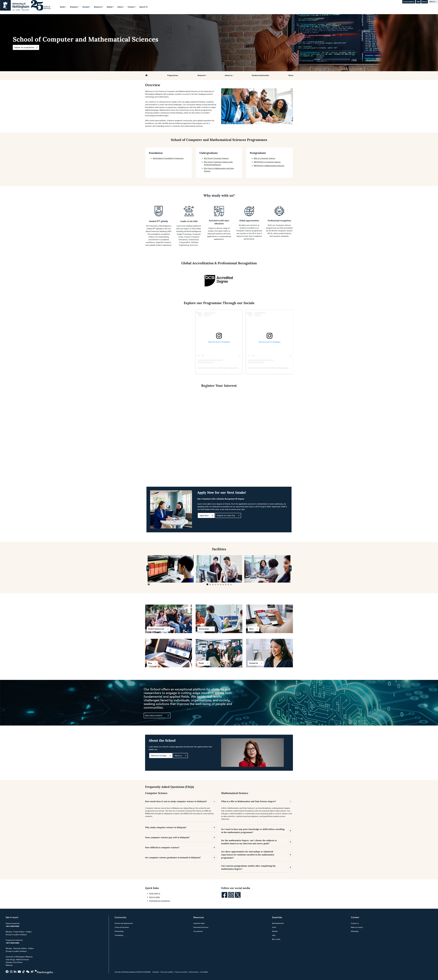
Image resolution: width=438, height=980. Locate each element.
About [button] (120, 7)
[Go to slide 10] (231, 584)
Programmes (172, 75)
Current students (408, 2)
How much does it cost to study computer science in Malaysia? (176, 801)
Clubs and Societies (122, 927)
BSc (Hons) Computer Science (216, 158)
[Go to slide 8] (226, 584)
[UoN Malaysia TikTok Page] (23, 971)
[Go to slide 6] (220, 584)
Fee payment (198, 931)
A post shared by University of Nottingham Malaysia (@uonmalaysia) (222, 368)
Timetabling (119, 935)
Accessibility (204, 972)
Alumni (424, 2)
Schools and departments (124, 923)
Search (142, 7)
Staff (418, 2)
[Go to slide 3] (213, 584)
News (251, 629)
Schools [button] (85, 7)
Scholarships (204, 629)
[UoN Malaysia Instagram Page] (11, 971)
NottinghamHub (278, 923)
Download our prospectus (159, 901)
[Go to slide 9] (228, 584)
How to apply (154, 897)
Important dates (199, 923)
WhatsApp (354, 931)
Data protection (194, 972)
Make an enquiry (357, 927)
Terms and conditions (166, 972)
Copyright (155, 972)
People (201, 663)
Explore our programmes (24, 47)
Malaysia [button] (432, 1)
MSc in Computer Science (264, 158)
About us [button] (228, 75)
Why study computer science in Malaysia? (166, 827)
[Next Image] (290, 568)
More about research (153, 715)
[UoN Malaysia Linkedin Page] (15, 971)
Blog (150, 663)
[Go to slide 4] (215, 584)
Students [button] (73, 7)
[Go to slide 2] (210, 584)
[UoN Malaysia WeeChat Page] (27, 971)
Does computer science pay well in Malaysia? (167, 837)
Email (274, 927)
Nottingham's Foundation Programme (168, 158)
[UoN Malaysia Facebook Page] (7, 971)
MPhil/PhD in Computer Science (267, 162)
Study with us (154, 893)
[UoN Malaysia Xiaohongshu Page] (44, 971)
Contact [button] (131, 7)
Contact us (355, 923)
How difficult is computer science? (162, 847)
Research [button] (98, 7)
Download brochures (200, 927)
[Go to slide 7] (223, 584)
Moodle (275, 931)
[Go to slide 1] (207, 584)
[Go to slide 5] (218, 584)
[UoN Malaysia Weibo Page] (32, 971)
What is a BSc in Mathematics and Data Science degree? (248, 801)
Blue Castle (276, 939)
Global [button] (109, 7)
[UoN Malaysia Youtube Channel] (19, 971)
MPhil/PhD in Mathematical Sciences (269, 165)
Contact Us (253, 663)
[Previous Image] (147, 568)
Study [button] (62, 7)
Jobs (273, 935)
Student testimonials (260, 75)
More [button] (290, 75)
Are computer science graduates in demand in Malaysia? (173, 857)
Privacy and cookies (181, 972)
